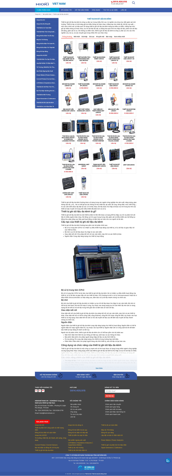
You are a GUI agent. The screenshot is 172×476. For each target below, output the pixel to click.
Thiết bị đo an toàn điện (44, 28)
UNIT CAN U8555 (129, 165)
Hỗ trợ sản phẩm (82, 10)
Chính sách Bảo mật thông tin (115, 412)
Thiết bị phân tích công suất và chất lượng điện (47, 31)
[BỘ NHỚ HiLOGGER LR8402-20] (129, 74)
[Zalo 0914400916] (168, 460)
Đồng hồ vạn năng (42, 51)
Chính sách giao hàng (112, 407)
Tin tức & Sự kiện (110, 10)
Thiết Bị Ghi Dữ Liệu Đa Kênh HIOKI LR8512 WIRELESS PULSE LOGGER (113, 138)
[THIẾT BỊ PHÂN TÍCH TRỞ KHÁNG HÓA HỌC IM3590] (84, 47)
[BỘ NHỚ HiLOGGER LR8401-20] (68, 74)
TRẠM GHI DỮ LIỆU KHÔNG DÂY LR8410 (99, 165)
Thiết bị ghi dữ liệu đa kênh (60, 14)
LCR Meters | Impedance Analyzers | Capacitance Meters (47, 83)
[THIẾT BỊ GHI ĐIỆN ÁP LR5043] (84, 74)
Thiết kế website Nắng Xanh (99, 473)
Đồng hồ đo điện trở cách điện (46, 43)
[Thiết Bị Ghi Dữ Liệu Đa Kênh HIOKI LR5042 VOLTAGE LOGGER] (68, 155)
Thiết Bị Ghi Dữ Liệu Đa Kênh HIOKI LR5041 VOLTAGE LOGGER (129, 138)
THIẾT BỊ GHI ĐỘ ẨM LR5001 (128, 110)
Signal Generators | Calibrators (46, 98)
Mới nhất (77, 36)
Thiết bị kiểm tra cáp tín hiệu (46, 59)
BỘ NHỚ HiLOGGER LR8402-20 (129, 84)
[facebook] (36, 390)
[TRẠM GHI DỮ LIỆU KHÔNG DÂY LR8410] (99, 155)
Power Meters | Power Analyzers (46, 75)
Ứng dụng (96, 10)
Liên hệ (123, 10)
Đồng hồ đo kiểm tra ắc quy (45, 35)
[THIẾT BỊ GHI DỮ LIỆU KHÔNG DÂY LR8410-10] (114, 47)
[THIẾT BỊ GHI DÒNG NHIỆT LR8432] (99, 47)
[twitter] (43, 390)
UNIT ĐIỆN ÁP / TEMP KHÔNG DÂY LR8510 (98, 110)
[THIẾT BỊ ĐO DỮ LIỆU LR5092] (84, 183)
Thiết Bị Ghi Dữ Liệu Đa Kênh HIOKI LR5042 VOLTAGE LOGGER (68, 167)
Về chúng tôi (66, 10)
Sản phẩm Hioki (44, 10)
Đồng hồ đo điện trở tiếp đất (45, 47)
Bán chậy (109, 36)
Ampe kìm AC (41, 20)
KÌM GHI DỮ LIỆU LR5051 (113, 110)
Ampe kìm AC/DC (42, 55)
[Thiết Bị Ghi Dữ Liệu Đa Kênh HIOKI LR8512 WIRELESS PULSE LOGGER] (113, 126)
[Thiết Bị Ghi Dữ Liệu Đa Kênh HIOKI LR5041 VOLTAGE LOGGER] (129, 126)
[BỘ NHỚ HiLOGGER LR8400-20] (99, 74)
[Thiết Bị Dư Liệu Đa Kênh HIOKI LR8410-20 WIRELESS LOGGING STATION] (68, 126)
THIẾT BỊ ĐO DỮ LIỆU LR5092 (84, 193)
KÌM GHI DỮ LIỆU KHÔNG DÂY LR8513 (68, 110)
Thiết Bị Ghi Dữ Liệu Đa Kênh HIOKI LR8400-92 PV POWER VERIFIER (83, 138)
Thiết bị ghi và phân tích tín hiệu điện (47, 87)
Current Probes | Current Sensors (47, 79)
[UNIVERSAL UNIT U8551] (84, 155)
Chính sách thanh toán (112, 414)
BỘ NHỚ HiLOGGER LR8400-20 (99, 84)
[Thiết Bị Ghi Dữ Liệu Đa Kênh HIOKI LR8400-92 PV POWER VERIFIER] (83, 126)
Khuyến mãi (100, 36)
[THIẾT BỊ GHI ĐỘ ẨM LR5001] (129, 99)
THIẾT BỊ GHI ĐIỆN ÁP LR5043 (83, 84)
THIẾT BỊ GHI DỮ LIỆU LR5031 (113, 84)
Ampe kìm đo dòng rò (43, 24)
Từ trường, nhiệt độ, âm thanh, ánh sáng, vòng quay (47, 67)
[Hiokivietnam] (42, 4)
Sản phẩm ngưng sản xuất (45, 71)
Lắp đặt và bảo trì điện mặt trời (46, 63)
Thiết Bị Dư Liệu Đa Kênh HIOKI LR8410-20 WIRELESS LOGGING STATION (68, 138)
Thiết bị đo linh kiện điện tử (45, 106)
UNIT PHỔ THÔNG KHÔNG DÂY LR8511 (83, 110)
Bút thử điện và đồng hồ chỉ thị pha (47, 90)
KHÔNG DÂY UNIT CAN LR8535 (68, 193)
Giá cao (91, 36)
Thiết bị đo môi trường (44, 94)
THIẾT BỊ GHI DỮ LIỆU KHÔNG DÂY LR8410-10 (114, 58)
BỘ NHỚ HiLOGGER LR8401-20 (68, 84)
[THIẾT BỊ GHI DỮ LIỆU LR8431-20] (129, 47)
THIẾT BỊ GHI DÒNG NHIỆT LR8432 (99, 58)
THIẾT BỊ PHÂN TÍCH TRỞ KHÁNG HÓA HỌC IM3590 (83, 58)
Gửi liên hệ (109, 396)
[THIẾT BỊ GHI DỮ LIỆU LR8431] (114, 155)
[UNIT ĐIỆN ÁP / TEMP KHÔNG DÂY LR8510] (98, 99)
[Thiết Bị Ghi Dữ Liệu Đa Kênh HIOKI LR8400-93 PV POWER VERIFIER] (98, 126)
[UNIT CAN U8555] (129, 155)
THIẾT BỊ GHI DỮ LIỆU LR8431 (114, 165)
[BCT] (86, 467)
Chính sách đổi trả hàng (113, 409)
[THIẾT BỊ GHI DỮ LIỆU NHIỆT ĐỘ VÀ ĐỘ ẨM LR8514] (68, 47)
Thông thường (67, 36)
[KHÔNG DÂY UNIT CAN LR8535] (68, 183)
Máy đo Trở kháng (42, 39)
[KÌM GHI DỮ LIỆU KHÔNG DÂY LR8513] (68, 99)
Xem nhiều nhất (119, 36)
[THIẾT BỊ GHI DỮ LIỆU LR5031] (113, 74)
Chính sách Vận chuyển (113, 404)
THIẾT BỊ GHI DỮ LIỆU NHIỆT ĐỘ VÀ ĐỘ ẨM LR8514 (68, 58)
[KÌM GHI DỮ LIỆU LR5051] (113, 99)
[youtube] (39, 390)
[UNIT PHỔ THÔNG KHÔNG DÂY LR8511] (84, 99)
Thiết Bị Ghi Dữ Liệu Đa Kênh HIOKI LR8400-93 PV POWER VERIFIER (98, 138)
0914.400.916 (120, 2)
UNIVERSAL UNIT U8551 (83, 165)
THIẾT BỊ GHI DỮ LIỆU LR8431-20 (129, 58)
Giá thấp (84, 36)
